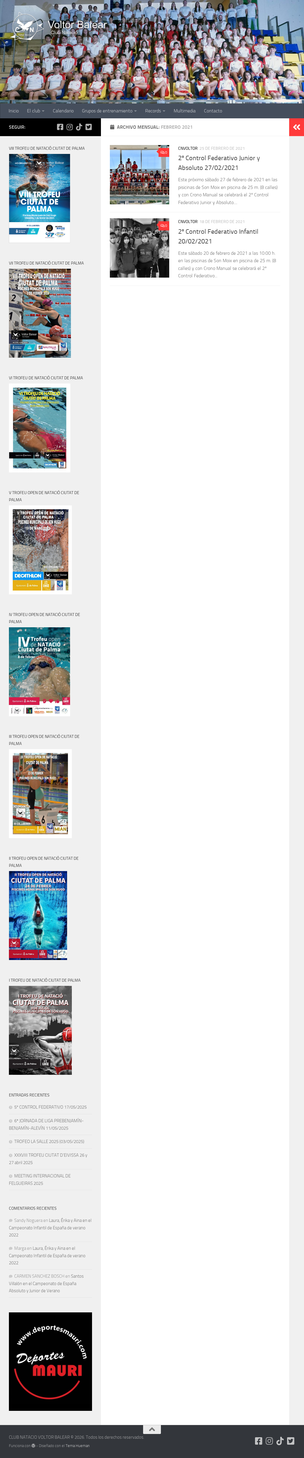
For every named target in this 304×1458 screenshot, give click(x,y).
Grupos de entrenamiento (107, 111)
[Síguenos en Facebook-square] (60, 126)
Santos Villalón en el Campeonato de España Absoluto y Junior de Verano (46, 1283)
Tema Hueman (78, 1445)
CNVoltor (188, 148)
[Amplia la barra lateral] (296, 127)
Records (153, 111)
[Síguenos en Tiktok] (79, 126)
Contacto (213, 111)
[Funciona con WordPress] (33, 1446)
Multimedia (185, 111)
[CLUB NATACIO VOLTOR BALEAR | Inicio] (60, 27)
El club (33, 111)
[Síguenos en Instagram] (69, 126)
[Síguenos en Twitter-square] (88, 126)
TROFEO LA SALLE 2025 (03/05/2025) (49, 1141)
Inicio (14, 111)
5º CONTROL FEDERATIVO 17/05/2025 (50, 1107)
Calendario (63, 111)
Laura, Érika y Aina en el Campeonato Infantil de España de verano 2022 (50, 1228)
